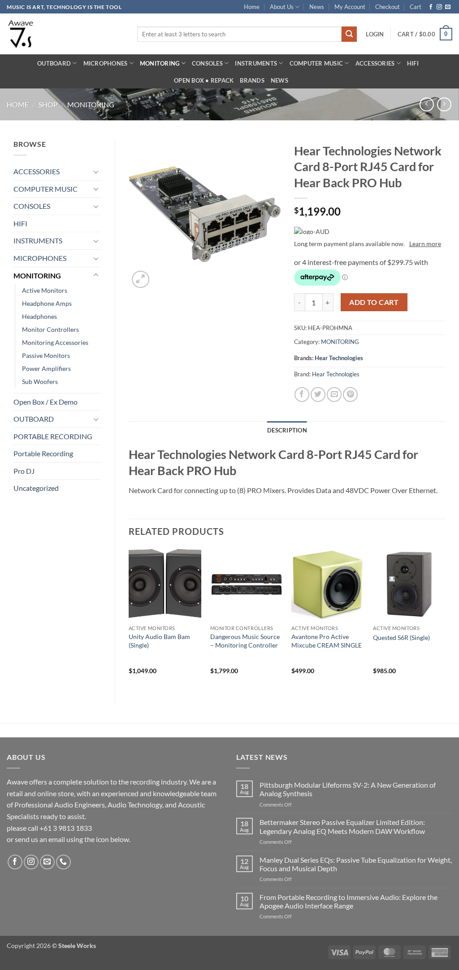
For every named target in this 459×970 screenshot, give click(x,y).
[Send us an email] (447, 7)
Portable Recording (43, 453)
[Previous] (129, 619)
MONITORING (160, 63)
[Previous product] (444, 104)
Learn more (425, 243)
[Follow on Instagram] (439, 7)
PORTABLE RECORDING (52, 436)
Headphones (39, 316)
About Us (282, 6)
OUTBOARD (54, 63)
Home (252, 6)
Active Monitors (44, 290)
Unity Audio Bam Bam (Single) (159, 641)
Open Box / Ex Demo (45, 401)
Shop (48, 104)
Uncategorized (36, 488)
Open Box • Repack (204, 80)
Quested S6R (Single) (401, 637)
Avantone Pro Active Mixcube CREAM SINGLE (326, 641)
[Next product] (426, 104)
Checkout (387, 6)
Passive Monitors (46, 355)
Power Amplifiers (46, 368)
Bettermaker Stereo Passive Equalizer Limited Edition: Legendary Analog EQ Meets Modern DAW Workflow (342, 826)
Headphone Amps (47, 303)
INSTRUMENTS (256, 63)
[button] (375, 34)
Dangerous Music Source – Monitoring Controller (245, 641)
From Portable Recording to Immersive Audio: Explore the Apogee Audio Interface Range (348, 901)
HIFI (413, 63)
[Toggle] (96, 171)
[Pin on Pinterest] (350, 394)
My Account (349, 6)
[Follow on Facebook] (430, 7)
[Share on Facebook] (301, 394)
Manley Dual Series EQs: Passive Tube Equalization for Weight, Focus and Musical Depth (356, 864)
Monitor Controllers (50, 329)
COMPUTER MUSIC (316, 63)
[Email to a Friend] (334, 394)
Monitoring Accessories (55, 342)
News (316, 6)
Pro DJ (24, 471)
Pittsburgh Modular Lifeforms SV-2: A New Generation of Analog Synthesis (348, 789)
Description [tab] (287, 430)
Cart (415, 6)
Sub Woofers (40, 381)
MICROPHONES (105, 63)
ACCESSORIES (375, 63)
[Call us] (63, 862)
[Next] (445, 619)
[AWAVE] (65, 33)
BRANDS (252, 80)
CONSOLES (207, 63)
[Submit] (349, 34)
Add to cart (373, 302)
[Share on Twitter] (318, 394)
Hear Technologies (339, 358)
